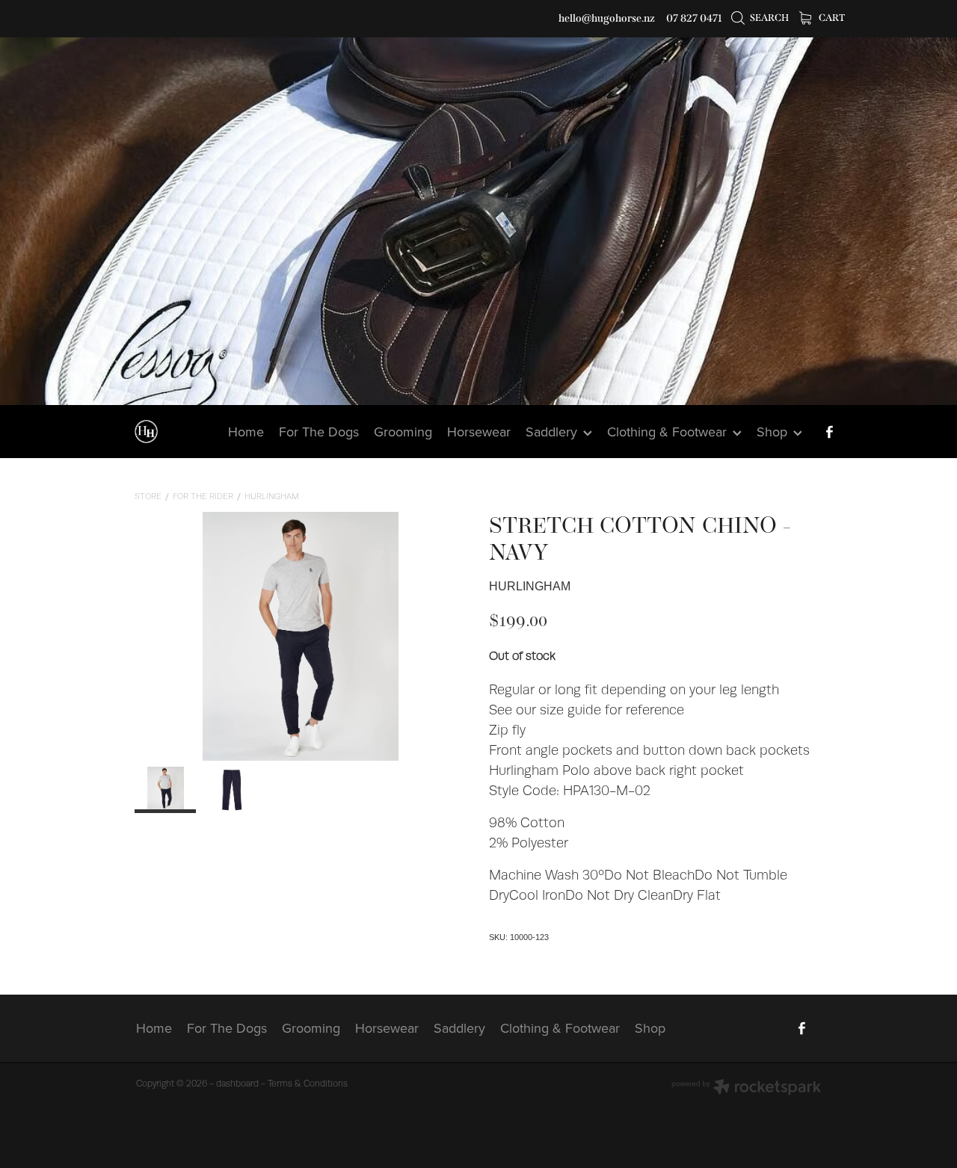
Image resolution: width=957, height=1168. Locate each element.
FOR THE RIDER (203, 496)
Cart (831, 17)
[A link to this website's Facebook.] (829, 432)
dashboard (237, 1083)
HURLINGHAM (271, 496)
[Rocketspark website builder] (746, 1088)
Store (148, 496)
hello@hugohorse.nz (606, 18)
